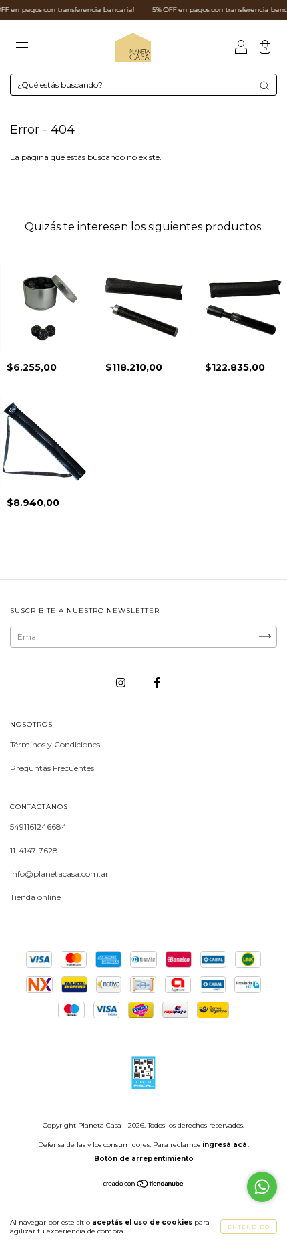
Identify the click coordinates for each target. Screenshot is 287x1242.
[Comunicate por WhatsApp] (262, 1187)
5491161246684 (38, 827)
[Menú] (22, 48)
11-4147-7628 (34, 850)
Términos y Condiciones (55, 744)
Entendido (249, 1226)
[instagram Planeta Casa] (122, 682)
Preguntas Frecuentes (52, 768)
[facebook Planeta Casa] (157, 682)
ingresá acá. (225, 1144)
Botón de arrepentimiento (144, 1158)
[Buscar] (264, 85)
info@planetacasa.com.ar (59, 874)
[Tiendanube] (144, 1185)
